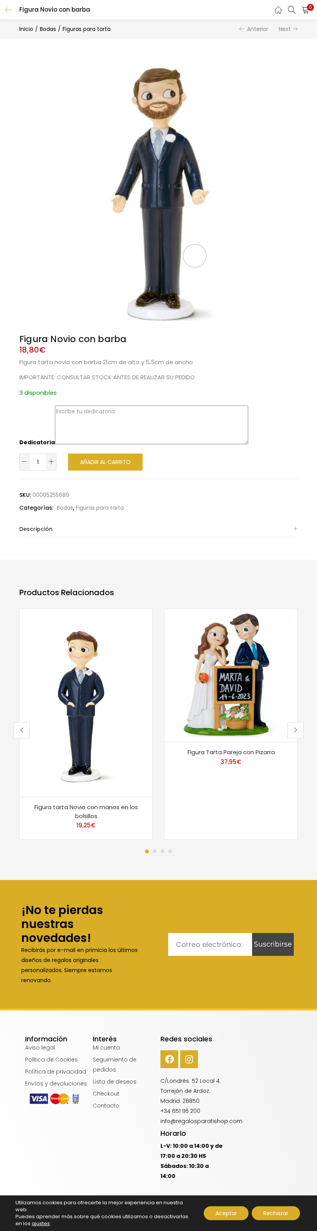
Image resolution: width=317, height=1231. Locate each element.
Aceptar (226, 1213)
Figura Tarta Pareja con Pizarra (231, 752)
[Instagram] (189, 1059)
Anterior (257, 29)
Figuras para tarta (87, 29)
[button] (305, 9)
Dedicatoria (37, 442)
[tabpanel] (86, 724)
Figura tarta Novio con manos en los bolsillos (86, 811)
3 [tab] (162, 851)
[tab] (158, 529)
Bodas (48, 29)
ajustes (41, 1223)
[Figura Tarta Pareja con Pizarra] (231, 675)
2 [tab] (155, 851)
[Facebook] (169, 1059)
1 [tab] (147, 851)
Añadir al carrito (105, 462)
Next (285, 29)
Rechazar (275, 1213)
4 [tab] (170, 851)
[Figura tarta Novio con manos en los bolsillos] (86, 703)
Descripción (36, 529)
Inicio (26, 29)
